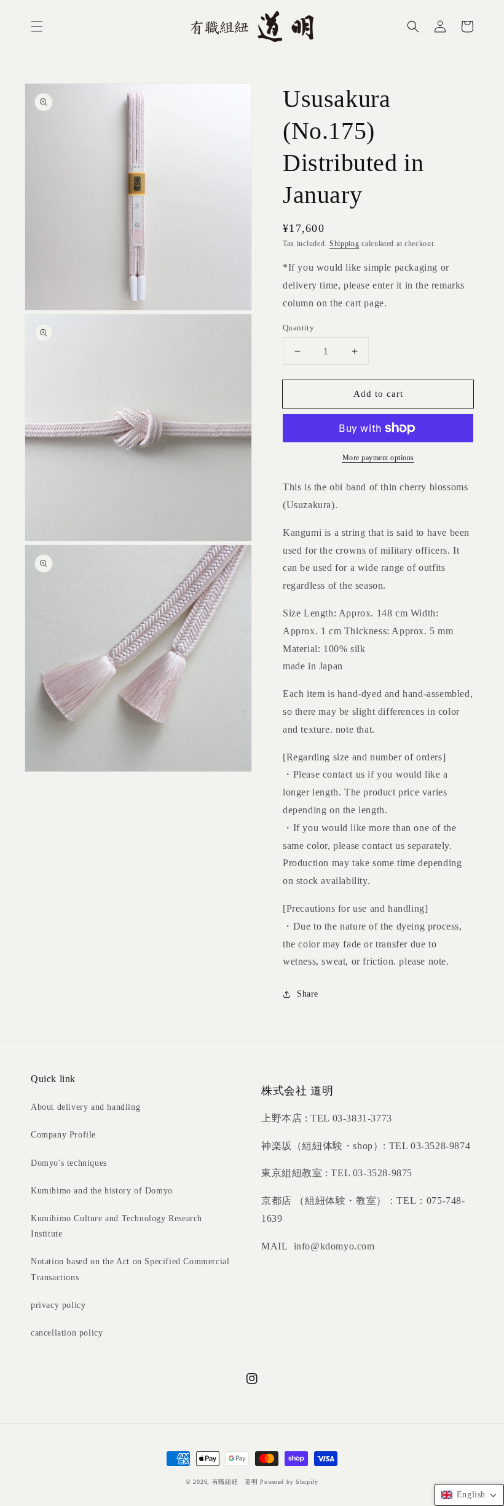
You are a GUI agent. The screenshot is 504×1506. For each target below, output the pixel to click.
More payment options (378, 457)
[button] (36, 26)
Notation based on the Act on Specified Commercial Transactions (130, 1269)
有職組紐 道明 (235, 1481)
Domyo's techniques (69, 1163)
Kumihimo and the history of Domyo (102, 1190)
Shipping (344, 243)
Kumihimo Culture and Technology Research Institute (116, 1226)
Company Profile (63, 1134)
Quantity (298, 327)
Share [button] (307, 993)
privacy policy (58, 1305)
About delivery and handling (85, 1107)
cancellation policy (67, 1332)
